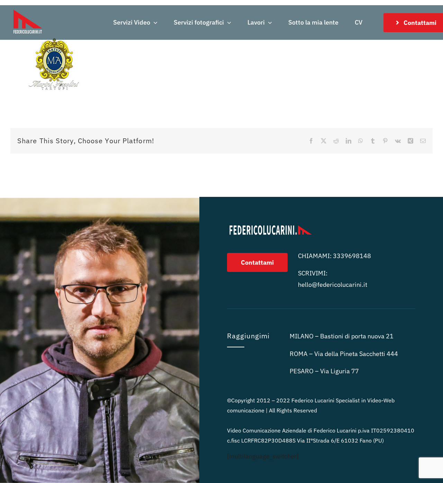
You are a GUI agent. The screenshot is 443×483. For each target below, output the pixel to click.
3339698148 (352, 256)
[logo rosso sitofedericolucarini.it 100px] (27, 8)
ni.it (332, 285)
